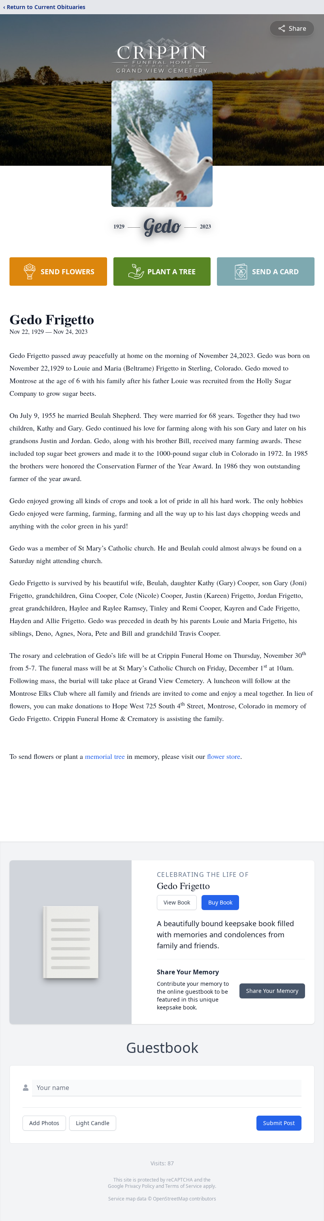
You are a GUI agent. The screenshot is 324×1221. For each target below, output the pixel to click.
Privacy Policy (139, 1186)
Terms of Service (183, 1186)
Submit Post (279, 1123)
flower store (223, 756)
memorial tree (105, 756)
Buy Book (220, 902)
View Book (177, 902)
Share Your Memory (272, 990)
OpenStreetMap (170, 1198)
